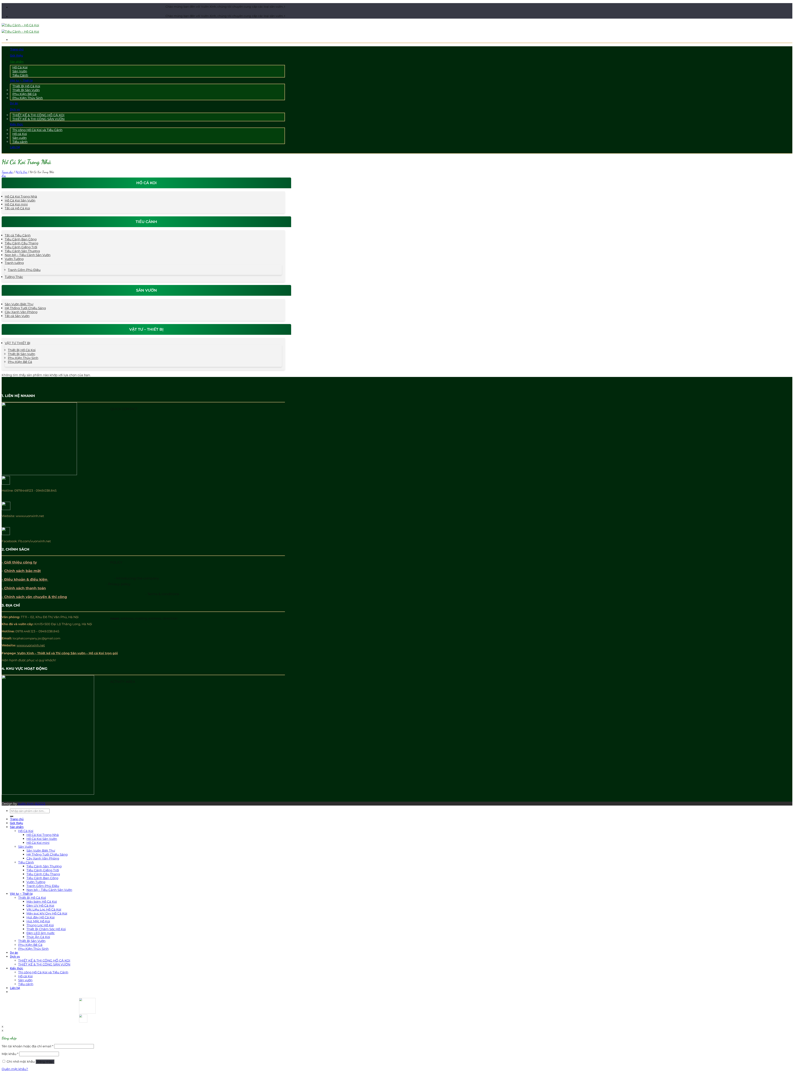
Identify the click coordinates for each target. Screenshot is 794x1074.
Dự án (14, 103)
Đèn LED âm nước (40, 933)
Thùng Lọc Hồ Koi (40, 925)
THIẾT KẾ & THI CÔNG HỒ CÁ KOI (44, 960)
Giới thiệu (16, 55)
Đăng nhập (45, 1061)
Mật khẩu (10, 1054)
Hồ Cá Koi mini (16, 204)
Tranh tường (14, 263)
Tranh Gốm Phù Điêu (24, 270)
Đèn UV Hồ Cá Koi (40, 905)
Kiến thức (16, 124)
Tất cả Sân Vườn (17, 316)
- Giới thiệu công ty (19, 562)
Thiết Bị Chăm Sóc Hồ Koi (46, 929)
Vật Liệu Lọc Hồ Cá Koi (43, 909)
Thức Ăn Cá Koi (38, 937)
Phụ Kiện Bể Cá (20, 362)
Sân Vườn (25, 847)
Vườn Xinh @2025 (31, 804)
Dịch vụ (15, 109)
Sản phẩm (17, 62)
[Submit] (11, 816)
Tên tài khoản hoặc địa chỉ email (27, 1046)
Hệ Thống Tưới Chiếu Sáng (25, 308)
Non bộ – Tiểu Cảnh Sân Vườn (27, 255)
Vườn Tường (14, 259)
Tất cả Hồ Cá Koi (17, 208)
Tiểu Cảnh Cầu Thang (21, 243)
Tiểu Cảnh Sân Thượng (22, 251)
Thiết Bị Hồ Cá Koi (22, 350)
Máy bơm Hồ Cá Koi (41, 902)
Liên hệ (15, 147)
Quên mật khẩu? (15, 1069)
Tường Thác (14, 277)
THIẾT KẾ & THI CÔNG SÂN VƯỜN (38, 119)
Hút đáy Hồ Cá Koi (40, 917)
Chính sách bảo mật (22, 571)
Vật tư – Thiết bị (21, 80)
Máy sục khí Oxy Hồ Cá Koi (46, 913)
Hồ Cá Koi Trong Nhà (21, 196)
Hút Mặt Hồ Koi (38, 921)
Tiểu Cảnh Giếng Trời (21, 247)
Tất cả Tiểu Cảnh (18, 235)
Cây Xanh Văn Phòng (21, 312)
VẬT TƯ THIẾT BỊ (17, 343)
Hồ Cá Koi (21, 172)
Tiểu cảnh (20, 142)
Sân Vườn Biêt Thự (19, 304)
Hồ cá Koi (25, 976)
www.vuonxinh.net (31, 645)
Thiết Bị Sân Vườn (21, 354)
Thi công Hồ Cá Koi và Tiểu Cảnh (37, 130)
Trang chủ (17, 49)
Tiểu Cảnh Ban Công (21, 239)
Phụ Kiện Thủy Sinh (27, 98)
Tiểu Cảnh (20, 75)
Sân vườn (25, 980)
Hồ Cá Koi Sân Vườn (20, 200)
